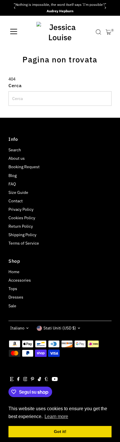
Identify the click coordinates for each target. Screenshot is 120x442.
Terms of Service (23, 243)
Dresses (15, 297)
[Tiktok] (39, 380)
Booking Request (24, 166)
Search (14, 149)
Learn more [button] (56, 416)
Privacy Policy (20, 209)
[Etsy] (11, 380)
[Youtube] (54, 380)
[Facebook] (18, 380)
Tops (12, 288)
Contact (15, 201)
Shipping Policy (22, 234)
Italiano (17, 328)
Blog (12, 175)
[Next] (105, 7)
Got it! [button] (60, 431)
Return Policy (20, 226)
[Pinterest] (32, 380)
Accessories (19, 280)
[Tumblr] (46, 380)
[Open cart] (108, 32)
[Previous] (15, 7)
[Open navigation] (13, 32)
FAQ (12, 184)
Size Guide (18, 192)
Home (14, 271)
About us (16, 158)
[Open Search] (98, 32)
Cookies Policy (21, 217)
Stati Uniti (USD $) (59, 328)
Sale (12, 305)
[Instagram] (25, 380)
